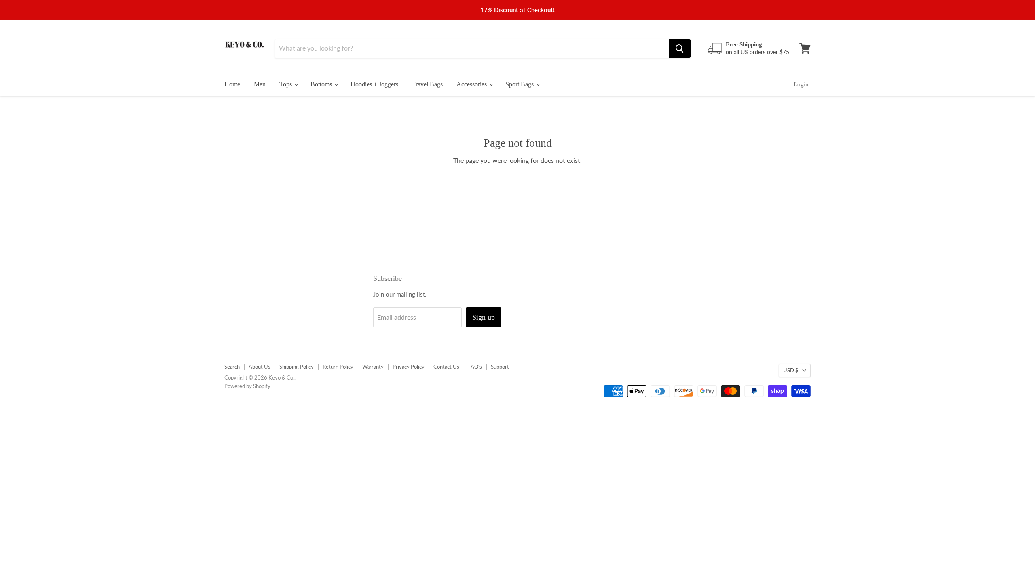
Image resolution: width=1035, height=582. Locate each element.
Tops (286, 84)
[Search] (680, 48)
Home (232, 84)
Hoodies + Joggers (374, 84)
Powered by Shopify (247, 386)
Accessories (472, 84)
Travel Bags (427, 84)
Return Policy (338, 366)
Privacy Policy (409, 366)
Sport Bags (520, 84)
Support (500, 366)
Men (260, 84)
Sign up (483, 317)
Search (232, 366)
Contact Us (446, 366)
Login (801, 84)
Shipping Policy (296, 366)
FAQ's (475, 366)
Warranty (373, 366)
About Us (259, 366)
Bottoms (322, 84)
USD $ (790, 370)
